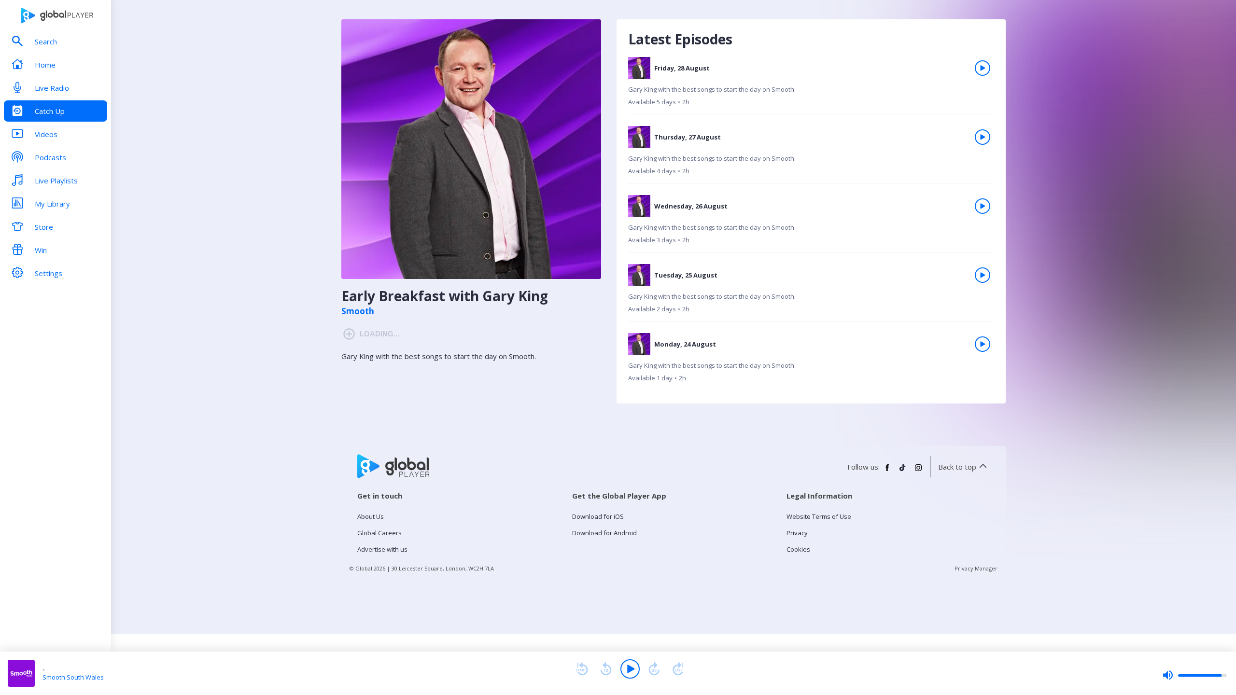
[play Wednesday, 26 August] (982, 206)
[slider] (1194, 675)
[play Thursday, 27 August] (982, 137)
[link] (811, 85)
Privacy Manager (976, 568)
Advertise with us (382, 549)
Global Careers (379, 532)
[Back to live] (678, 669)
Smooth (357, 311)
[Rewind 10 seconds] (606, 669)
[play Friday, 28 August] (982, 68)
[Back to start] (581, 669)
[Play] (630, 669)
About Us (370, 516)
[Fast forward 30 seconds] (654, 669)
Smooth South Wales (73, 677)
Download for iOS (598, 516)
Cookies (798, 549)
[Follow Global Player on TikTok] (903, 471)
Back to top (957, 467)
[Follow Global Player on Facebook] (887, 471)
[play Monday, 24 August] (982, 344)
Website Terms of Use (819, 516)
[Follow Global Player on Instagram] (918, 471)
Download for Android (604, 532)
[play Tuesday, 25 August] (982, 275)
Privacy (797, 532)
